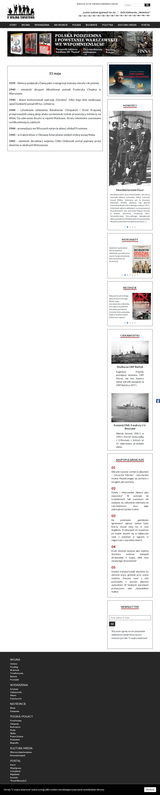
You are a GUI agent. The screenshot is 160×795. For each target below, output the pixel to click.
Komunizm (15, 706)
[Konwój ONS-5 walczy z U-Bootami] (130, 374)
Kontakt (114, 4)
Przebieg (14, 633)
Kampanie (14, 677)
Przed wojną (15, 687)
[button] (125, 184)
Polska (76, 25)
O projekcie (96, 4)
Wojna (26, 25)
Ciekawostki (16, 658)
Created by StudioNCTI (121, 757)
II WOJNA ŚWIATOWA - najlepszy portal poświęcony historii (39, 757)
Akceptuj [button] (150, 789)
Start (13, 25)
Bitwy (12, 674)
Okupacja (14, 690)
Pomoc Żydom (16, 703)
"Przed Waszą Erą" (18, 747)
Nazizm (13, 643)
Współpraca (106, 4)
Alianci (13, 662)
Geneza (13, 630)
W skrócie (14, 636)
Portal (145, 25)
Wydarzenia (42, 25)
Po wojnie (14, 646)
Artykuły (14, 655)
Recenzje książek (17, 722)
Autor (88, 4)
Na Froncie (61, 25)
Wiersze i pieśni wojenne (21, 718)
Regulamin (14, 741)
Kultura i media (127, 25)
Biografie (91, 25)
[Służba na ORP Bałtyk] (130, 318)
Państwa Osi (16, 665)
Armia (12, 696)
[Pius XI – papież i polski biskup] (130, 137)
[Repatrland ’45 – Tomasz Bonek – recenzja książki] (141, 264)
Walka (13, 700)
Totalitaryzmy (16, 639)
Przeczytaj (81, 4)
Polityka (107, 25)
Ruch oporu (15, 693)
